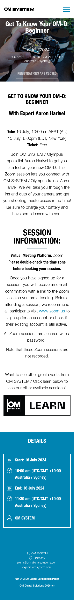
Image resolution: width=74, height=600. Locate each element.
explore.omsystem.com (37, 567)
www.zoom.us (52, 312)
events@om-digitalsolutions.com (37, 562)
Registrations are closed (37, 74)
